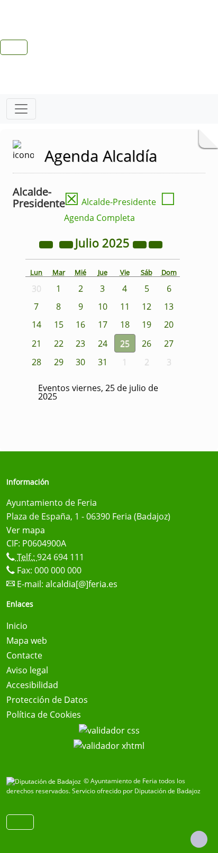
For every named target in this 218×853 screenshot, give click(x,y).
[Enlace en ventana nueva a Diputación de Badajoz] (45, 780)
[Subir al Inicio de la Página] (198, 839)
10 (102, 306)
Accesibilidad (32, 685)
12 (146, 306)
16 (80, 324)
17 (102, 324)
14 (36, 324)
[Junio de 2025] (67, 244)
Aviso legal (27, 670)
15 (58, 324)
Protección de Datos (47, 700)
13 (169, 306)
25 (125, 343)
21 (36, 343)
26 (146, 343)
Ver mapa (25, 530)
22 (58, 343)
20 (169, 324)
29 (58, 362)
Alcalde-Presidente (110, 202)
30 (80, 362)
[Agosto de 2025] (155, 244)
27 (169, 343)
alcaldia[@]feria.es (81, 584)
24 (102, 343)
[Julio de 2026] (141, 244)
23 (80, 343)
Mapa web (26, 640)
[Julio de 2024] (47, 244)
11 (125, 306)
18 (125, 324)
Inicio (17, 626)
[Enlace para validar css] (109, 729)
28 (36, 362)
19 (146, 324)
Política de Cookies (43, 714)
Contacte (24, 655)
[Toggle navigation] (21, 108)
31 (102, 362)
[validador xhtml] (109, 745)
